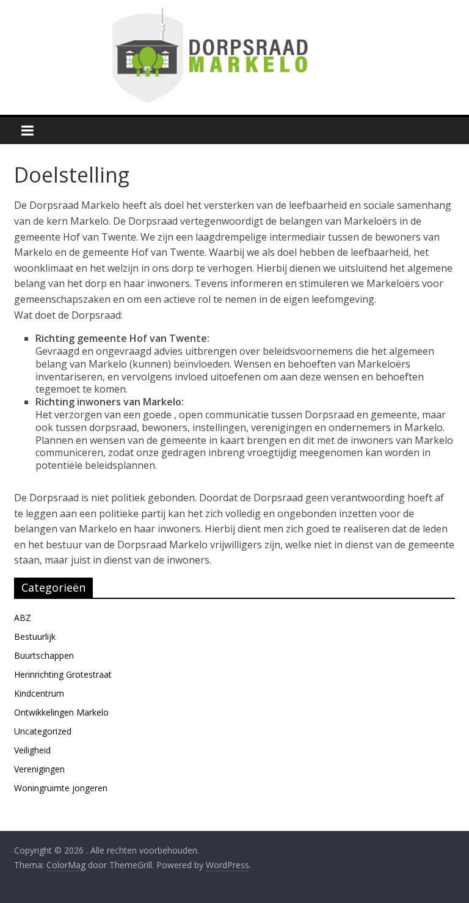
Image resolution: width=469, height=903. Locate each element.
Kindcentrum (39, 693)
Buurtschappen (44, 655)
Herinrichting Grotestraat (63, 674)
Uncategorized (42, 731)
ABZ (22, 617)
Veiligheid (32, 750)
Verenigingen (39, 769)
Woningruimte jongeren (60, 788)
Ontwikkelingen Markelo (61, 712)
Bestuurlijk (35, 636)
